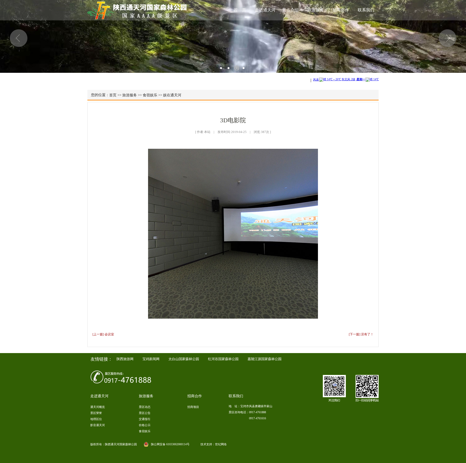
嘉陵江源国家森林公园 (265, 359)
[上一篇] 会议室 (103, 334)
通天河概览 (97, 407)
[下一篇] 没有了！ (361, 334)
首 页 (240, 10)
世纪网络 (221, 444)
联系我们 (366, 10)
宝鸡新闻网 (150, 359)
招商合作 (341, 10)
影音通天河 (97, 425)
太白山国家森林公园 (183, 359)
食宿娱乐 (150, 95)
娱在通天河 (172, 95)
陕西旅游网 (124, 359)
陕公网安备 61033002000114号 (170, 444)
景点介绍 (290, 10)
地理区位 (96, 419)
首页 (112, 95)
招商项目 (193, 407)
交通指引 (144, 419)
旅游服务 (315, 10)
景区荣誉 (96, 413)
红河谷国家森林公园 (223, 359)
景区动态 (144, 407)
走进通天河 (265, 10)
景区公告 (144, 413)
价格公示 (144, 425)
